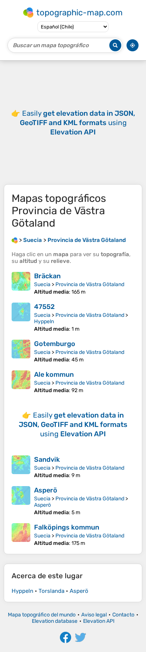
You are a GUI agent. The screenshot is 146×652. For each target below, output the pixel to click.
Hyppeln (44, 321)
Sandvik (47, 459)
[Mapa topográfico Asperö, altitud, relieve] (21, 501)
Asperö (45, 490)
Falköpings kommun (66, 527)
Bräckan (47, 276)
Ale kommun (54, 374)
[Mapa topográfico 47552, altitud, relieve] (21, 317)
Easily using (77, 122)
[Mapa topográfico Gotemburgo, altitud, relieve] (21, 351)
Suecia (42, 284)
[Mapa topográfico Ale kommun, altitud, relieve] (21, 382)
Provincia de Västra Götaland (89, 284)
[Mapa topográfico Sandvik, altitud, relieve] (21, 467)
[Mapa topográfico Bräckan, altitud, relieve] (21, 283)
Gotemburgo (54, 344)
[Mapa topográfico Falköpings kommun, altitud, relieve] (21, 534)
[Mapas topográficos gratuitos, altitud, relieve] (15, 240)
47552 (44, 307)
